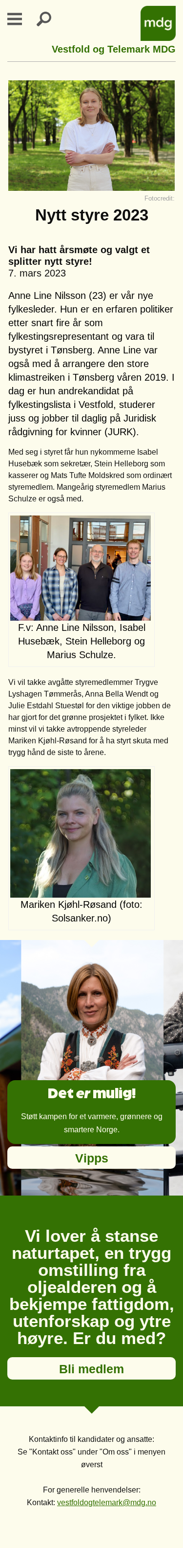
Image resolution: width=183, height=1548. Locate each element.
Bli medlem (91, 1369)
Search (50, 19)
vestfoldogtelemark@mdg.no (106, 1502)
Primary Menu (20, 19)
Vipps (91, 1158)
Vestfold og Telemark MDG (114, 48)
